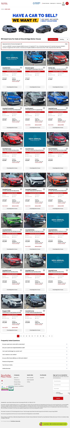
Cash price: (4, 118)
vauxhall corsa (52, 108)
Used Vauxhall (30, 379)
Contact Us (58, 3)
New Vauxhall (30, 377)
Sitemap (7, 418)
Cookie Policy (17, 384)
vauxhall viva (6, 68)
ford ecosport (29, 108)
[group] (12, 58)
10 (43, 336)
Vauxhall (42, 377)
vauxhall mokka (52, 149)
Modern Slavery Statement (32, 417)
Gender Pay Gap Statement (44, 417)
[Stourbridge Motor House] (4, 3)
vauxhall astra (29, 149)
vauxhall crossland (7, 108)
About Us (16, 377)
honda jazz (51, 68)
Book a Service (46, 3)
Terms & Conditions (19, 386)
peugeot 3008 (6, 311)
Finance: (14, 118)
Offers (28, 382)
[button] (44, 59)
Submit (58, 398)
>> (51, 336)
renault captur (29, 68)
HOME (2, 9)
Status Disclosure (54, 417)
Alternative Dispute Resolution (20, 417)
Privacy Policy (17, 382)
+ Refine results (52, 39)
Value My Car (53, 3)
